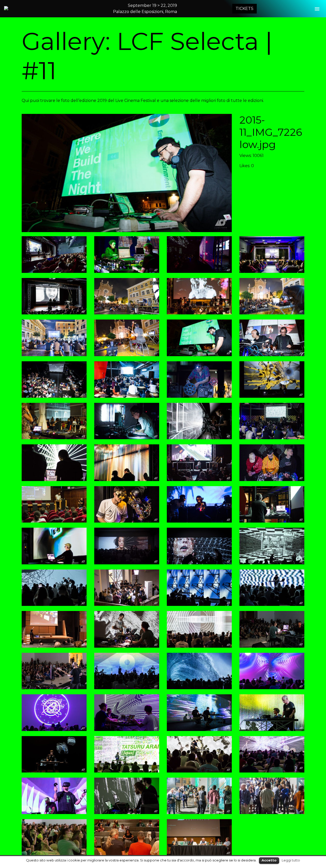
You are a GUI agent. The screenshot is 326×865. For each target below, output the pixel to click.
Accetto (269, 860)
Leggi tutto (291, 860)
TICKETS (244, 8)
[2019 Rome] (28, 8)
